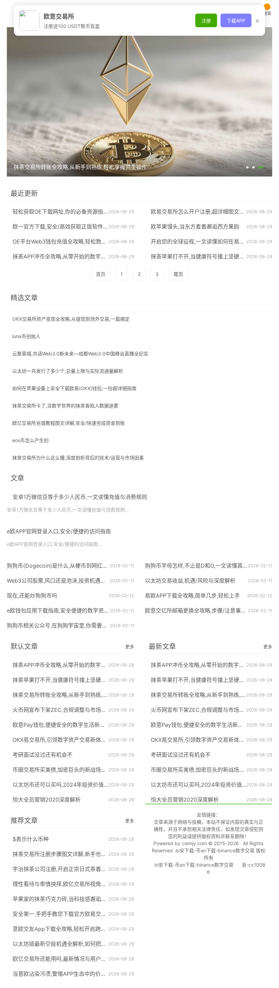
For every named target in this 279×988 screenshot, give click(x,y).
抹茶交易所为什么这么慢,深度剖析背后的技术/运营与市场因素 (78, 457)
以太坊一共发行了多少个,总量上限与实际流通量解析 (67, 371)
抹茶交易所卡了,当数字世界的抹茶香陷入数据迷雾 (65, 405)
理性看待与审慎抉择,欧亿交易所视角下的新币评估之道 (79, 884)
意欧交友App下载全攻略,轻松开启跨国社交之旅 (70, 928)
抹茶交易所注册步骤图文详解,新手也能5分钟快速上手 (78, 854)
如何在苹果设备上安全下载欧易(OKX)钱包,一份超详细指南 (74, 388)
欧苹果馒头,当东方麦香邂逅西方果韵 (195, 226)
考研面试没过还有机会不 (42, 754)
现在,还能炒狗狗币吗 (32, 595)
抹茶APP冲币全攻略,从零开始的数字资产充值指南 (73, 256)
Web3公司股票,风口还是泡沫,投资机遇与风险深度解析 (72, 580)
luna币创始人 (26, 336)
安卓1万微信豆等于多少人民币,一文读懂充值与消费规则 (80, 496)
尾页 (178, 274)
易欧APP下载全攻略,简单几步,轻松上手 (192, 595)
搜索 (267, 13)
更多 (129, 646)
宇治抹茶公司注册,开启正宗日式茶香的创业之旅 (70, 869)
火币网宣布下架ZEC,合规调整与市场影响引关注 (70, 709)
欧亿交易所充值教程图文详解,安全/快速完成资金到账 (68, 423)
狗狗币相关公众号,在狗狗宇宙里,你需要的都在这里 (68, 625)
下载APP (236, 20)
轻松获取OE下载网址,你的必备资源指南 (61, 211)
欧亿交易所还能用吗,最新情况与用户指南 (62, 958)
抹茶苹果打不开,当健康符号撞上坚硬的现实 (203, 256)
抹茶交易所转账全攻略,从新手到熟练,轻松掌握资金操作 (79, 694)
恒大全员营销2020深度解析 (47, 799)
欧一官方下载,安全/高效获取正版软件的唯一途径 (71, 226)
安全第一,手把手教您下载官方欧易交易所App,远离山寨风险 (85, 913)
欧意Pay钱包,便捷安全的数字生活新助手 (62, 724)
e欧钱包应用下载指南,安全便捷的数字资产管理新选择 (71, 610)
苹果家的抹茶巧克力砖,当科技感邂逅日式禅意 (68, 898)
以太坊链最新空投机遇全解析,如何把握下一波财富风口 (79, 943)
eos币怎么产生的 (30, 440)
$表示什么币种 (31, 839)
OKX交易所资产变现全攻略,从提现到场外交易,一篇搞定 (71, 319)
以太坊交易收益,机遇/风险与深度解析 (190, 580)
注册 (206, 20)
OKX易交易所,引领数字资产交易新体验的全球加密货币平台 (84, 739)
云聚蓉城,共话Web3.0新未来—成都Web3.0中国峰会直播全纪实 (80, 353)
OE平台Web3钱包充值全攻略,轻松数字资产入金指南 (76, 241)
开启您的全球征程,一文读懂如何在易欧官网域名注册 (214, 241)
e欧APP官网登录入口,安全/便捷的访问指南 (59, 531)
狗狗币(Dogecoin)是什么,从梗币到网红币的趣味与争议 (74, 565)
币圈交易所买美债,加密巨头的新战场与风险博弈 (70, 769)
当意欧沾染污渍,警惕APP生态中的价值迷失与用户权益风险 (84, 973)
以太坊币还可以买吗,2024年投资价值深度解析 (69, 784)
